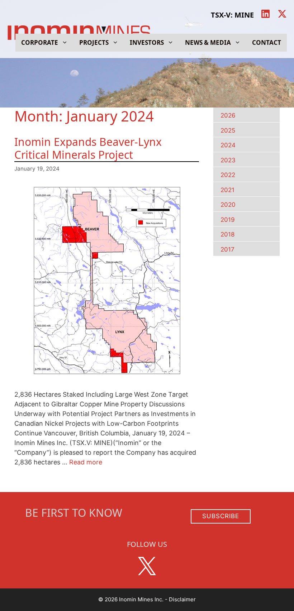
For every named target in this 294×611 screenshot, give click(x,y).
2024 (228, 145)
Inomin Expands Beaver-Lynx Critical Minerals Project (88, 148)
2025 (227, 130)
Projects (94, 42)
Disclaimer (182, 599)
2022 (227, 174)
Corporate (39, 42)
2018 (227, 234)
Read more (85, 462)
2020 (228, 204)
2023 (228, 160)
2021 (227, 190)
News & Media (208, 42)
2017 (227, 249)
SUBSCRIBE (220, 516)
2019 (227, 219)
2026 (228, 115)
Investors (147, 42)
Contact (266, 42)
